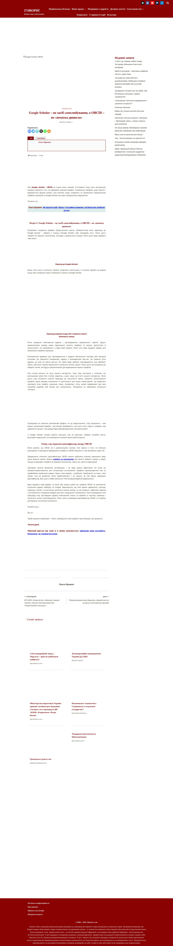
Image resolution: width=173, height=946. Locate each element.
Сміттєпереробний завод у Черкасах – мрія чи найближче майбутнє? (44, 656)
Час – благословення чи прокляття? (130, 138)
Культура (111, 14)
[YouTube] (152, 3)
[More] (49, 131)
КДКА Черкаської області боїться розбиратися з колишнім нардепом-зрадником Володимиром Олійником (130, 152)
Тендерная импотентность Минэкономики (84, 735)
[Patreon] (157, 3)
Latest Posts (41, 138)
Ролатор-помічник (122, 107)
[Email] (142, 3)
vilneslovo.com (37, 663)
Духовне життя (117, 8)
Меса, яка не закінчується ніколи (129, 135)
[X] (41, 131)
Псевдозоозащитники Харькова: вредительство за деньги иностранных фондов (89, 600)
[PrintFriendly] (37, 131)
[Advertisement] (86, 33)
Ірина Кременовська (39, 763)
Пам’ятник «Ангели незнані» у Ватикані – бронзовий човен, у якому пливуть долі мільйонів (131, 121)
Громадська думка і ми (40, 759)
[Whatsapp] (45, 131)
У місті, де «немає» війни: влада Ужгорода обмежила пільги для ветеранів (128, 64)
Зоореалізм (81, 14)
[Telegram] (162, 3)
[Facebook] (147, 3)
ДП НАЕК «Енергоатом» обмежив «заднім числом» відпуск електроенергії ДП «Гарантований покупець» (41, 601)
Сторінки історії (97, 14)
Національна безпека (59, 8)
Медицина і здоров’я (98, 8)
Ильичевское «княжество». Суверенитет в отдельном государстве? (84, 706)
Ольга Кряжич (67, 122)
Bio (31, 138)
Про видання (33, 907)
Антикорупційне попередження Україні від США (86, 655)
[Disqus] (66, 810)
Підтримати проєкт (35, 914)
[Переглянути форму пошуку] (167, 3)
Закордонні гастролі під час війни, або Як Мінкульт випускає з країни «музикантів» (131, 94)
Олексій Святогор (80, 713)
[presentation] (46, 636)
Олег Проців (78, 660)
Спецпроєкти (67, 108)
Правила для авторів (36, 910)
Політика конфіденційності (38, 903)
